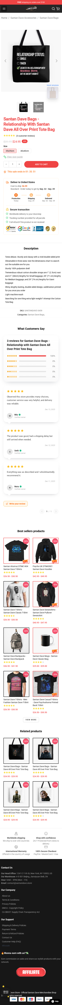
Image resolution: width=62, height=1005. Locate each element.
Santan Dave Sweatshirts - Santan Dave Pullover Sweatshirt (44, 613)
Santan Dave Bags (49, 18)
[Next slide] (56, 61)
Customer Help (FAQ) (11, 941)
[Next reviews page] (56, 511)
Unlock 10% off (5, 992)
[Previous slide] (6, 61)
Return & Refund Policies (13, 933)
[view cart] (58, 8)
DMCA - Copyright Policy (13, 908)
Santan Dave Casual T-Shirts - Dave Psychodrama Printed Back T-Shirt (45, 702)
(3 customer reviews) (25, 136)
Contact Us (7, 937)
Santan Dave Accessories (23, 18)
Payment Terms (9, 929)
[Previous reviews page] (42, 511)
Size (5, 146)
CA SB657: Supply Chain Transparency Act (21, 912)
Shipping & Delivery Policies (14, 925)
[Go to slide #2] (38, 107)
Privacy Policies (9, 904)
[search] (53, 8)
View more (31, 720)
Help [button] (57, 1001)
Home (4, 18)
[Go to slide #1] (23, 107)
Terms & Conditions (10, 900)
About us (6, 896)
